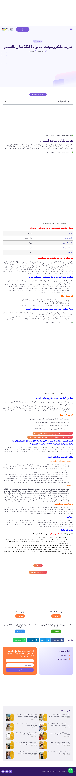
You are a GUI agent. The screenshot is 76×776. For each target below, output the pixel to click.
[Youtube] (7, 771)
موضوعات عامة (38, 41)
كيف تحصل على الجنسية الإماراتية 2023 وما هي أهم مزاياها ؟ (52, 422)
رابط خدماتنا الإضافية (38, 572)
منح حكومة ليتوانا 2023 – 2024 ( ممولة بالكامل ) (55, 304)
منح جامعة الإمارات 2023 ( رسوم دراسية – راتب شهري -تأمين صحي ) (49, 419)
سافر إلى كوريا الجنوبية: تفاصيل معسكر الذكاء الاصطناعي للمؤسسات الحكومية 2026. (27, 716)
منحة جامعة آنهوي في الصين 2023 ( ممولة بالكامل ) (54, 302)
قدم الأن (38, 565)
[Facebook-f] (10, 771)
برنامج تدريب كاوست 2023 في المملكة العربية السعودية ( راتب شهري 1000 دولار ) (45, 300)
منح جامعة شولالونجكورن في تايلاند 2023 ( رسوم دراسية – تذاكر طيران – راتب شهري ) (44, 305)
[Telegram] (3, 771)
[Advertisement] (38, 13)
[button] (71, 29)
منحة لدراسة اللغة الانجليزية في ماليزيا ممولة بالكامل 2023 (52, 429)
